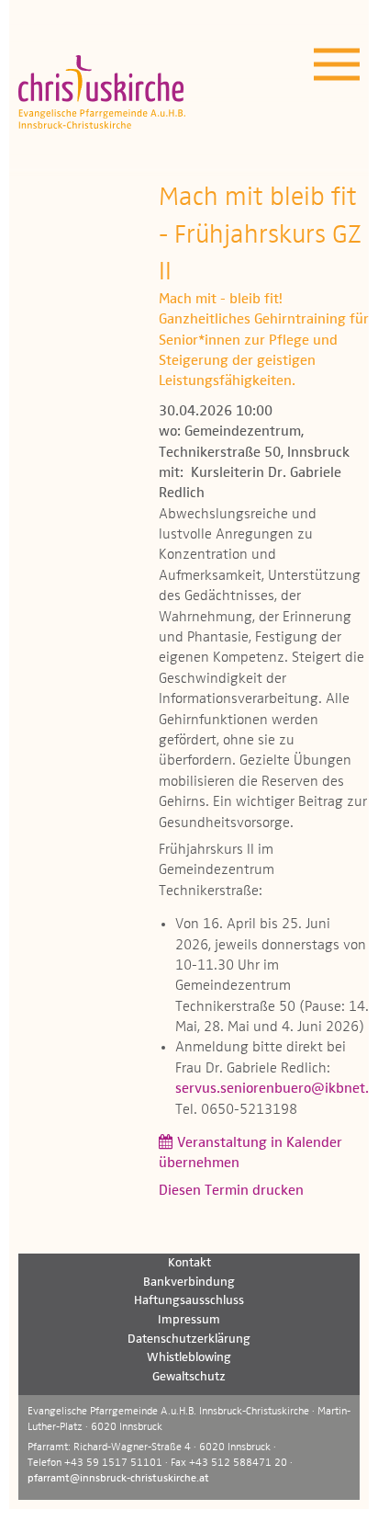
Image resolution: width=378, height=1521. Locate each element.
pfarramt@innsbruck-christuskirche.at (118, 1478)
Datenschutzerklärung (189, 1339)
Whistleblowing (189, 1357)
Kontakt (189, 1262)
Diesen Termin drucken (231, 1191)
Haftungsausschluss (189, 1300)
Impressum (189, 1319)
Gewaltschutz (189, 1376)
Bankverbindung (189, 1282)
